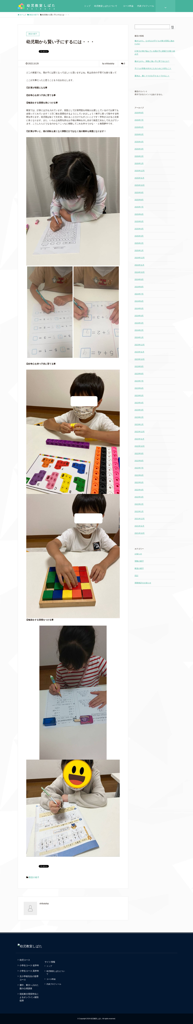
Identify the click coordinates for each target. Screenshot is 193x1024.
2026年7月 (139, 120)
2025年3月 (139, 236)
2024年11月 (139, 265)
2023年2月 (139, 417)
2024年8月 (139, 287)
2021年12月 (140, 519)
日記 (136, 576)
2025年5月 (139, 221)
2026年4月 (139, 142)
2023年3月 (139, 410)
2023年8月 (139, 374)
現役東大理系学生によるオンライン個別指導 (29, 997)
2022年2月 (139, 504)
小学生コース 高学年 (29, 971)
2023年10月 (140, 359)
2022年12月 (140, 432)
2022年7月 (139, 468)
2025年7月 (139, 207)
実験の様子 (139, 561)
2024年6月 (139, 301)
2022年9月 (139, 453)
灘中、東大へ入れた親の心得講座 (29, 987)
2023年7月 (139, 381)
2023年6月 (139, 388)
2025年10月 (140, 185)
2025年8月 (139, 200)
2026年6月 (139, 127)
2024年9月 (139, 279)
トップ (87, 6)
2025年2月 (139, 243)
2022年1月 (139, 511)
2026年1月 (139, 163)
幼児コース (25, 960)
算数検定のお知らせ (143, 583)
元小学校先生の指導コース (29, 978)
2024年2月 (139, 330)
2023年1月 (139, 424)
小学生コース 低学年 (29, 965)
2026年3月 (139, 149)
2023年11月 (139, 352)
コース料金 (129, 6)
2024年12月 (140, 258)
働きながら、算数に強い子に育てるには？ (152, 61)
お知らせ (138, 554)
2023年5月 (139, 395)
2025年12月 (140, 171)
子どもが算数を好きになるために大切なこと (153, 68)
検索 (172, 27)
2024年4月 (139, 316)
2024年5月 (139, 308)
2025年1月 (139, 250)
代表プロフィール (145, 6)
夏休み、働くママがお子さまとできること (152, 76)
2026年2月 (139, 156)
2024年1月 (139, 337)
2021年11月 (139, 526)
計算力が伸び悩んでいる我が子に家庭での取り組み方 (155, 52)
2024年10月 (140, 272)
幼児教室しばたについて (105, 6)
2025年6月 (139, 214)
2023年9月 (139, 366)
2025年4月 (139, 229)
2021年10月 (140, 533)
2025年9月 (139, 192)
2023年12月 (140, 345)
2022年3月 (139, 497)
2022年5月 (139, 482)
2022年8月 (139, 461)
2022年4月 (139, 490)
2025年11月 (139, 178)
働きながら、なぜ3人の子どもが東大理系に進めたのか (154, 42)
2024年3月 (139, 323)
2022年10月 (140, 446)
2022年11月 (139, 439)
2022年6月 (139, 475)
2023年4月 (139, 403)
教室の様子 (34, 877)
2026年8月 (139, 113)
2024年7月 (139, 294)
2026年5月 (139, 134)
